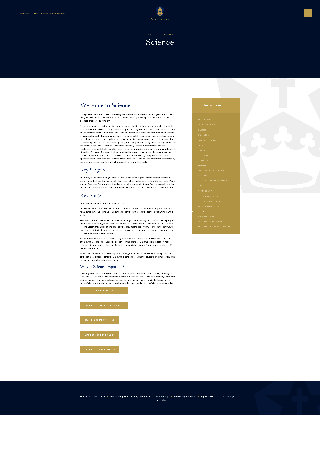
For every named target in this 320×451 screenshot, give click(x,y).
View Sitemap (162, 396)
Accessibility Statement (185, 396)
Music (201, 186)
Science (202, 211)
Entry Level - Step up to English (214, 226)
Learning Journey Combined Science (104, 305)
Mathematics (205, 175)
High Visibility (207, 396)
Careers (202, 130)
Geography (204, 155)
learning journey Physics (99, 320)
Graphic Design (206, 160)
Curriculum (167, 35)
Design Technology (208, 140)
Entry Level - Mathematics (211, 221)
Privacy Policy (160, 400)
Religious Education (209, 206)
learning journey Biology (99, 335)
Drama (201, 145)
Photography (205, 191)
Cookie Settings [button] (225, 396)
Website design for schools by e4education (130, 396)
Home (149, 35)
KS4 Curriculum (206, 216)
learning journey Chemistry (100, 349)
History (202, 165)
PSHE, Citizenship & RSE (209, 201)
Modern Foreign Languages (212, 181)
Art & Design (204, 120)
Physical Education (208, 196)
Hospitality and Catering (211, 170)
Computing (204, 135)
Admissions (25, 13)
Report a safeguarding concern (49, 13)
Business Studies (206, 125)
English (202, 150)
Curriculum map (104, 290)
